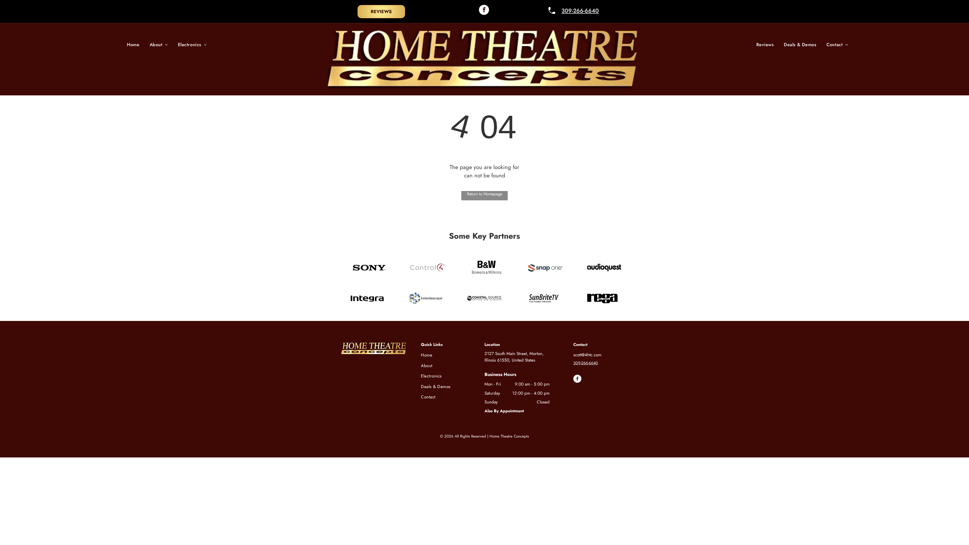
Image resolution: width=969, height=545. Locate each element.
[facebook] (484, 10)
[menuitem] (133, 44)
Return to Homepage (484, 194)
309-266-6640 (580, 11)
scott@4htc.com (587, 355)
